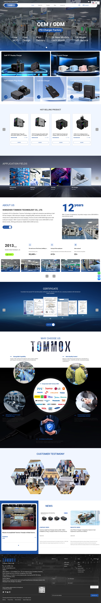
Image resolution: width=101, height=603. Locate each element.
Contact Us (62, 5)
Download (80, 566)
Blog (55, 5)
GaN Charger (66, 562)
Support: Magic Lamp (27, 599)
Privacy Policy (10, 599)
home (32, 5)
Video (79, 564)
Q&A (78, 562)
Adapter (65, 566)
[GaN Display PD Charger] (50, 25)
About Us (40, 5)
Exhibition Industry (81, 570)
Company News (81, 571)
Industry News (80, 568)
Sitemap (4, 599)
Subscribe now (94, 595)
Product (48, 5)
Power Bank (66, 564)
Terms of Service (18, 599)
